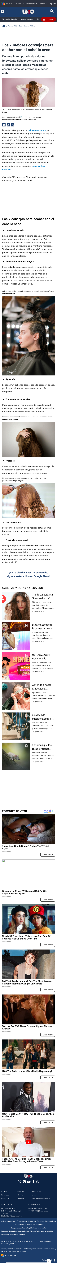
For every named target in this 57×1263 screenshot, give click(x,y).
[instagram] (24, 1182)
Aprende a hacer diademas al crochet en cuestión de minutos (43, 686)
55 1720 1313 (33, 1211)
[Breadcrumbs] (5, 26)
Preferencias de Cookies (26, 1221)
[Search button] (52, 11)
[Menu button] (5, 11)
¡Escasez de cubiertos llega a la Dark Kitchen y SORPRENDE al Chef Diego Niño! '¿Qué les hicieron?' (43, 717)
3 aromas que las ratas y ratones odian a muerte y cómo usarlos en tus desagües (42, 747)
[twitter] (19, 1182)
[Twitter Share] (8, 124)
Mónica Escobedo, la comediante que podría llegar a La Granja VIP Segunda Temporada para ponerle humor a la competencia (43, 626)
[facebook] (33, 1182)
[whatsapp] (37, 1182)
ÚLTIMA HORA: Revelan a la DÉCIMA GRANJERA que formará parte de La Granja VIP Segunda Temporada (42, 656)
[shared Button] (12, 124)
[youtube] (29, 1182)
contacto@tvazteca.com (37, 1208)
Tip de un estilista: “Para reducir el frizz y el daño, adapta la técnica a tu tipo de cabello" (43, 596)
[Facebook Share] (4, 124)
